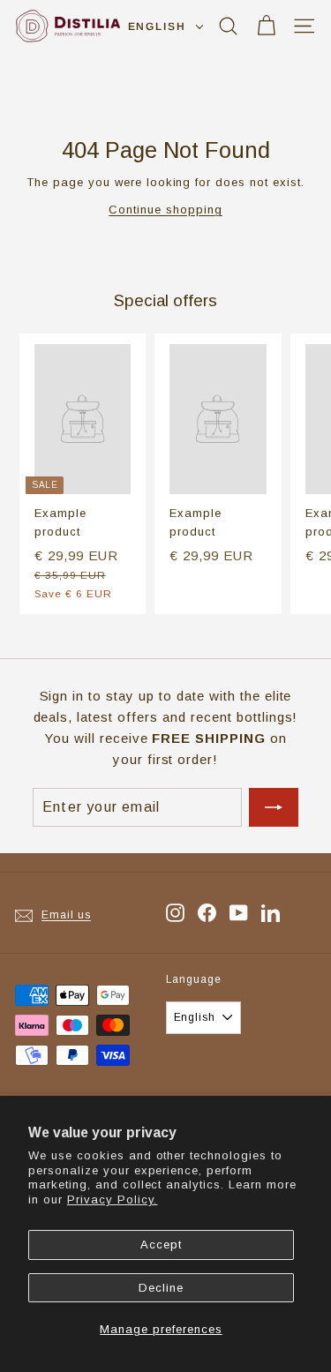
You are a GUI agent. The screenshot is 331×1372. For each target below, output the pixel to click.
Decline (161, 1287)
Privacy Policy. (112, 1199)
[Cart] (266, 26)
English (157, 26)
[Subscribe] (273, 807)
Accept (161, 1244)
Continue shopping (165, 209)
